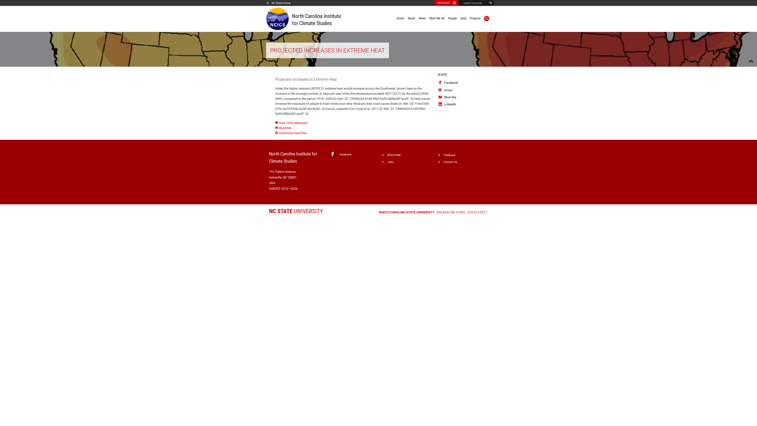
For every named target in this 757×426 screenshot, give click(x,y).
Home (400, 18)
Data (463, 18)
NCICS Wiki (394, 155)
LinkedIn (450, 104)
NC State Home (281, 3)
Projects (475, 18)
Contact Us (450, 162)
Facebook (451, 83)
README (284, 128)
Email (448, 90)
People (452, 18)
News (422, 18)
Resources (443, 3)
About (411, 18)
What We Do (437, 18)
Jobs (390, 162)
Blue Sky (450, 97)
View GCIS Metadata (293, 123)
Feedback (449, 155)
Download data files (292, 133)
